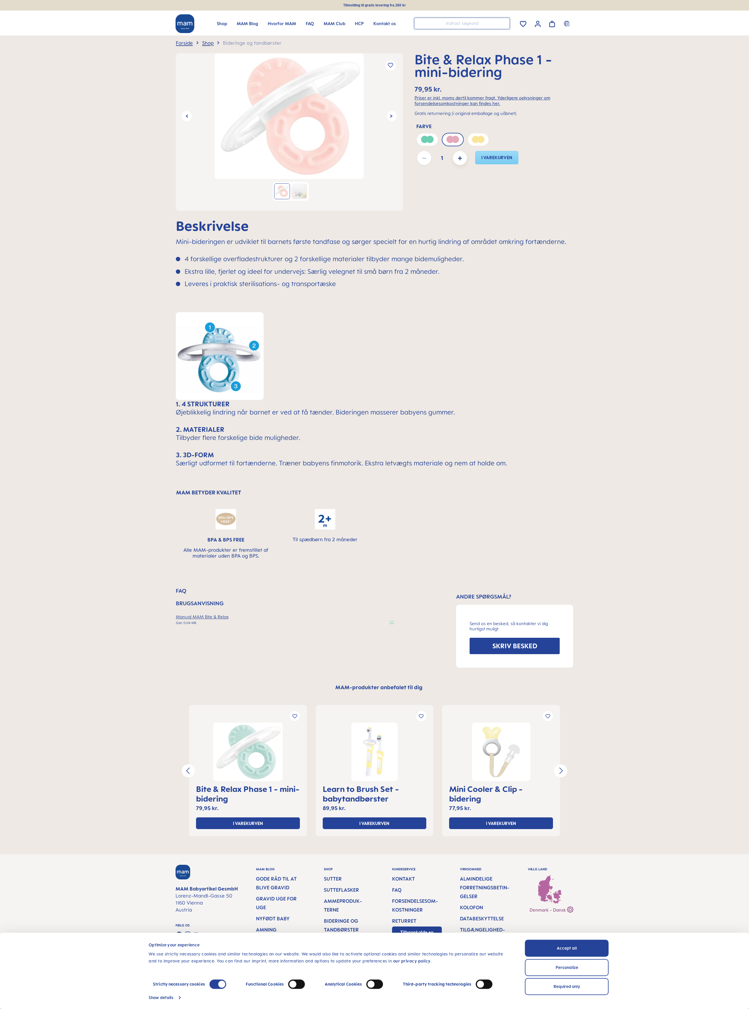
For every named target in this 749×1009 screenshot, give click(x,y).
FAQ (396, 890)
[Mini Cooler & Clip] (501, 752)
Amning (266, 930)
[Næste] (391, 116)
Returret (404, 921)
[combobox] (462, 23)
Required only (567, 986)
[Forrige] (187, 116)
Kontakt (403, 879)
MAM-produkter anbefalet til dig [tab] (378, 687)
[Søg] (504, 22)
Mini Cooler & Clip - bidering (486, 793)
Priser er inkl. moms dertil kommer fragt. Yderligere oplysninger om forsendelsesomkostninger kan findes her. (482, 100)
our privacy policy (412, 960)
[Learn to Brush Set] (375, 752)
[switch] (296, 984)
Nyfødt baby (273, 919)
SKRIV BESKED (514, 646)
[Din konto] (538, 23)
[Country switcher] (567, 23)
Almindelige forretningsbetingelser (484, 887)
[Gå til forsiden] (185, 23)
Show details (161, 997)
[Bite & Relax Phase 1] (289, 116)
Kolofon (471, 907)
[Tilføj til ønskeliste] (391, 65)
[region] (289, 132)
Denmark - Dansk (548, 909)
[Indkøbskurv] (552, 23)
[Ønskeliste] (523, 23)
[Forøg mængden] (460, 158)
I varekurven (497, 157)
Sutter (333, 879)
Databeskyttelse (482, 919)
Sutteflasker (341, 890)
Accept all (567, 948)
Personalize (567, 967)
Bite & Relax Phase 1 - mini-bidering (248, 793)
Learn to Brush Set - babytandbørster (361, 793)
